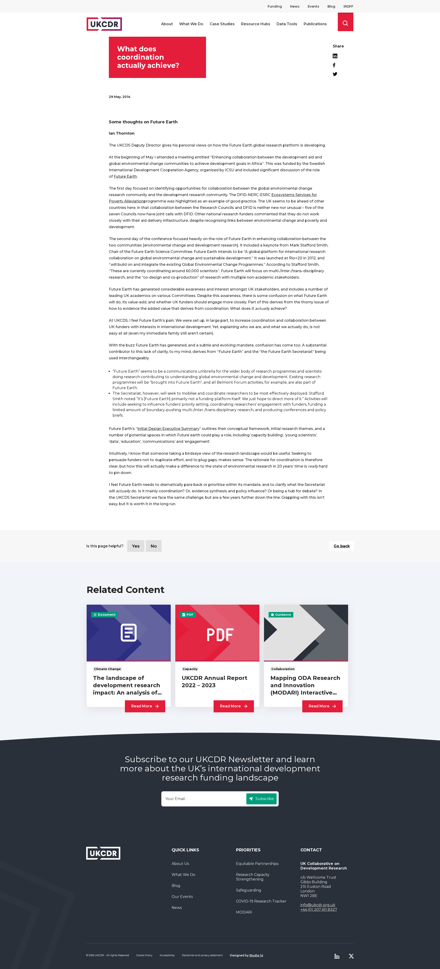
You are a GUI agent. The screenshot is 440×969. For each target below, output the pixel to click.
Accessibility (167, 955)
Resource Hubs (255, 24)
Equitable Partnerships (257, 863)
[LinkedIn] (338, 56)
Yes (136, 546)
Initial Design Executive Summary (168, 428)
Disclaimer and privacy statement (202, 955)
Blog (331, 6)
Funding (275, 6)
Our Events (182, 896)
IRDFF (348, 6)
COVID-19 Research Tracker (261, 901)
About (167, 24)
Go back (342, 546)
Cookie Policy (144, 955)
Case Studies (222, 24)
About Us (180, 863)
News (295, 6)
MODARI (244, 912)
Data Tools (287, 24)
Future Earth (125, 176)
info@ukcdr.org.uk (317, 905)
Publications (315, 24)
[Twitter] (338, 74)
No (154, 546)
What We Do (191, 24)
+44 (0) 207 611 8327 (318, 909)
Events (313, 6)
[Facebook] (338, 65)
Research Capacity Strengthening (253, 876)
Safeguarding (248, 890)
